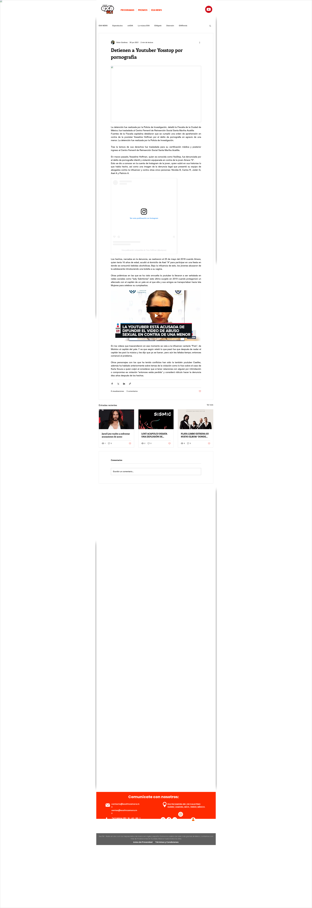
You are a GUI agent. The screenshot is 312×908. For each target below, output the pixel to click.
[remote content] (156, 216)
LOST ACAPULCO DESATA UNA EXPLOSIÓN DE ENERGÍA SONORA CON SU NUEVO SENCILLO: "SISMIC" (155, 435)
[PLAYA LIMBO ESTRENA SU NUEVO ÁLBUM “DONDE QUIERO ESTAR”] (195, 419)
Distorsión (170, 26)
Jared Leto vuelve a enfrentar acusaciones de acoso (116, 435)
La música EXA (144, 26)
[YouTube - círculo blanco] (163, 819)
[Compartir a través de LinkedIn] (124, 383)
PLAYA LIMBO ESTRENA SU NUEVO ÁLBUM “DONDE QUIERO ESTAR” (195, 435)
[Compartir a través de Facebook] (112, 383)
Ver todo (210, 405)
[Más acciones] (199, 42)
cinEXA (130, 26)
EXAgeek (157, 26)
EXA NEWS (103, 26)
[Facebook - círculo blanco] (168, 819)
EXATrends (183, 26)
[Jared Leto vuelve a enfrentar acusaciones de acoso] (116, 419)
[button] (210, 26)
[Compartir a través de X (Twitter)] (118, 383)
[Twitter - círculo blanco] (174, 819)
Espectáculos (117, 26)
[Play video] (156, 315)
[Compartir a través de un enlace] (130, 383)
